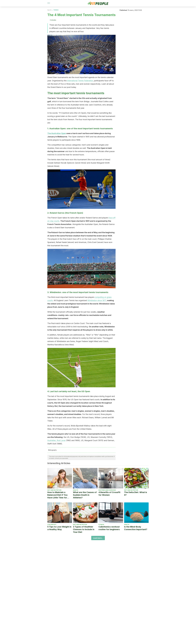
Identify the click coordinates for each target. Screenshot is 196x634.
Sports (49, 10)
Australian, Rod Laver (56, 440)
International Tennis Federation (80, 81)
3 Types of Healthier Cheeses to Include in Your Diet (83, 529)
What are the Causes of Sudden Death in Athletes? (85, 495)
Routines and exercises (107, 490)
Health (75, 490)
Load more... (98, 538)
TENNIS (55, 10)
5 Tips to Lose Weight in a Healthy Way (59, 528)
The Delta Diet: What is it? (135, 493)
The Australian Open (56, 133)
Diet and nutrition (54, 490)
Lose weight (51, 524)
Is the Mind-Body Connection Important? (135, 528)
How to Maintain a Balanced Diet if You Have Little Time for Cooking (57, 495)
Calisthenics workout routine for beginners (109, 528)
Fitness (101, 524)
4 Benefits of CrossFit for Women (109, 493)
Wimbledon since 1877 (96, 300)
